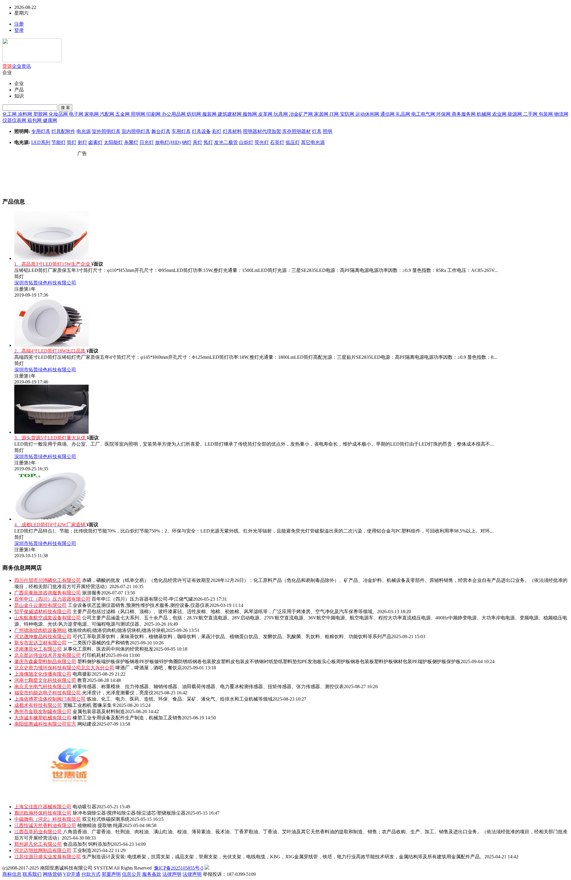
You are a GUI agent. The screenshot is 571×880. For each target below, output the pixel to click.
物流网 (561, 114)
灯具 (316, 131)
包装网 (546, 114)
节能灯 (58, 142)
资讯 (26, 66)
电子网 (76, 114)
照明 (327, 131)
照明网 (138, 114)
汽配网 (107, 114)
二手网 (531, 114)
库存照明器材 (296, 131)
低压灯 (293, 142)
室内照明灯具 (136, 131)
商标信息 (11, 874)
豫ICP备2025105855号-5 (178, 867)
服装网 (210, 114)
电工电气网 (423, 114)
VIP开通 (71, 874)
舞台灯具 (160, 131)
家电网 (92, 114)
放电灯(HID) (168, 142)
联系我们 (32, 874)
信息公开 (131, 874)
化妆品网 (59, 114)
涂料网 (25, 114)
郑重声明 (111, 874)
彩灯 (217, 131)
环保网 (444, 114)
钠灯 (187, 142)
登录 (19, 30)
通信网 (388, 114)
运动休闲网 (367, 114)
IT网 (335, 114)
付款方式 (91, 874)
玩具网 (281, 114)
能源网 (515, 114)
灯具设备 (201, 131)
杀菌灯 (131, 142)
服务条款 (151, 874)
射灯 (82, 142)
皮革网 (266, 114)
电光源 (83, 131)
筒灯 (71, 142)
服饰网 (250, 114)
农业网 (500, 114)
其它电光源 (313, 142)
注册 (19, 23)
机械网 (484, 114)
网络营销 (52, 874)
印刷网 (154, 114)
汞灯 (197, 142)
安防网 (347, 114)
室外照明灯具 (106, 131)
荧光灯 (262, 142)
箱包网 (35, 120)
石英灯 (277, 142)
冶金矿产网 (301, 114)
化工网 (10, 114)
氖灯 (208, 142)
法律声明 (171, 874)
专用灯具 (40, 131)
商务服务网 (464, 114)
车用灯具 (181, 131)
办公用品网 (174, 114)
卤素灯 (95, 142)
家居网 (322, 114)
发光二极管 (226, 142)
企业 (16, 66)
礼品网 (403, 114)
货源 (7, 66)
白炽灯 (246, 142)
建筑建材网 (230, 114)
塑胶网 (41, 114)
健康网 (50, 120)
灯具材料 (232, 131)
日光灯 (146, 142)
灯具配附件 (63, 131)
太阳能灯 (113, 142)
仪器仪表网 (14, 120)
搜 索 (65, 107)
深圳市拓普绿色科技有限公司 (45, 282)
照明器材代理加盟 (262, 131)
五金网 (123, 114)
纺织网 (194, 114)
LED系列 (40, 142)
